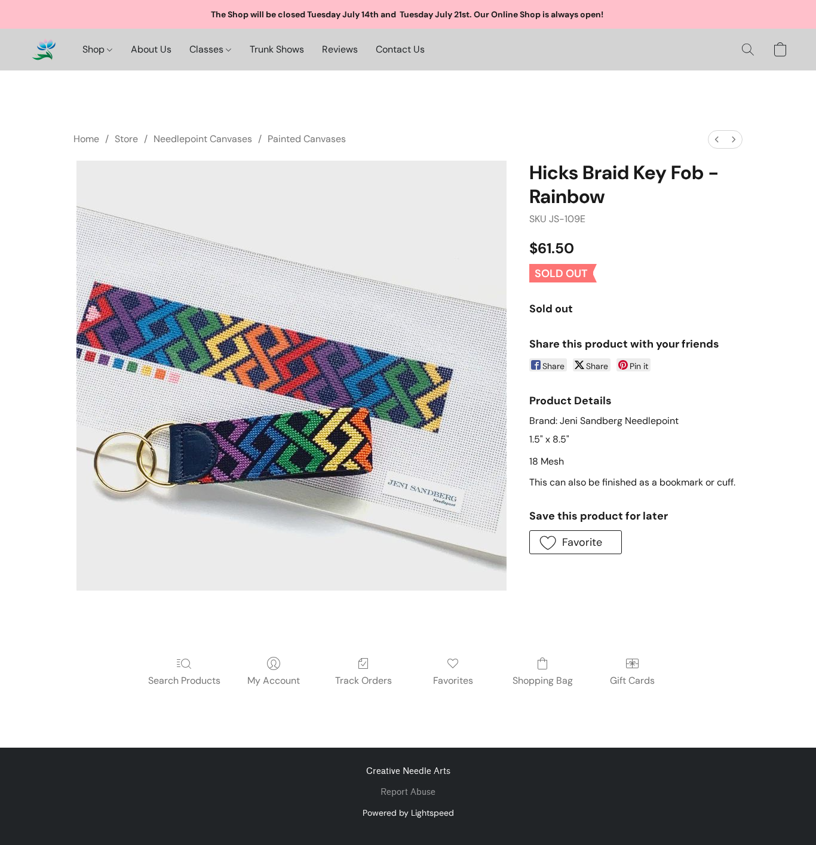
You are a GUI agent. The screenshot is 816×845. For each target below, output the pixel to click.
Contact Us (400, 49)
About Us (151, 49)
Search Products (184, 680)
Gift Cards (632, 680)
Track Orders (363, 680)
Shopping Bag (543, 680)
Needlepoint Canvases (203, 139)
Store (126, 139)
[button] (44, 49)
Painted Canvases (307, 139)
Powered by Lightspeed (408, 812)
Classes (207, 49)
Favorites (453, 680)
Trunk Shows (277, 49)
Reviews (340, 49)
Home (86, 139)
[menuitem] (716, 139)
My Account (273, 680)
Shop (94, 49)
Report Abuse (408, 792)
